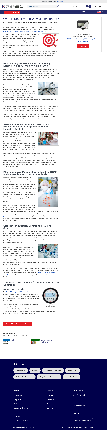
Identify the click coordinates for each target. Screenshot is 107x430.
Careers (49, 404)
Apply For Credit (71, 377)
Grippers (14, 340)
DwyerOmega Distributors (49, 377)
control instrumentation (39, 31)
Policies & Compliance (21, 420)
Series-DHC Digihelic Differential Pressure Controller (22, 292)
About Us (50, 395)
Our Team (50, 408)
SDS (15, 412)
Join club (76, 413)
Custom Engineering (21, 408)
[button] (100, 12)
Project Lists (72, 370)
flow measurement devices (23, 31)
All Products (13, 12)
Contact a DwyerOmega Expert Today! (17, 324)
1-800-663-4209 (60, 1)
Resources (32, 12)
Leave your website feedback (83, 420)
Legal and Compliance (89, 427)
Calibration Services (20, 404)
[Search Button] (58, 6)
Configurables (70, 12)
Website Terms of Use (76, 427)
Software (17, 416)
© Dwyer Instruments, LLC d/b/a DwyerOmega (25, 427)
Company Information (83, 12)
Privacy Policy (66, 427)
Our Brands (57, 12)
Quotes (35, 370)
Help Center (18, 400)
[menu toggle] (7, 12)
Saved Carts (20, 370)
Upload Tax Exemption (24, 377)
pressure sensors (8, 31)
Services (44, 12)
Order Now (83, 46)
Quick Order (18, 395)
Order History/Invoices (53, 370)
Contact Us (76, 6)
